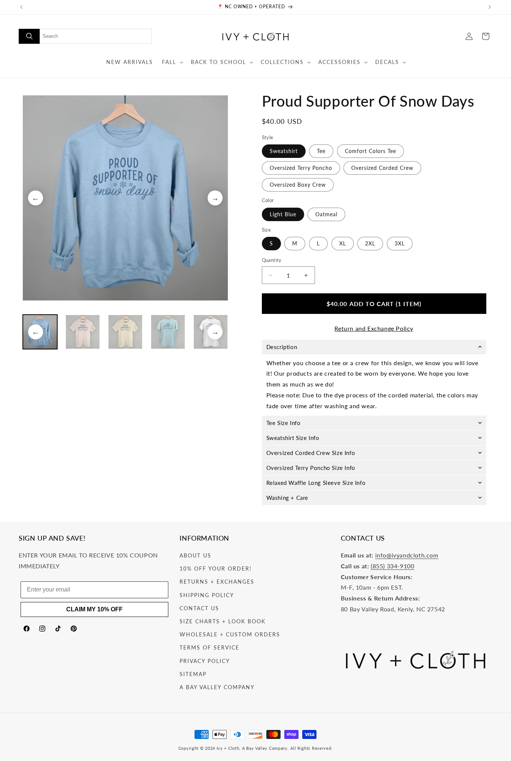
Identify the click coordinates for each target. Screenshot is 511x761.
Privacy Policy (205, 661)
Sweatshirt (284, 151)
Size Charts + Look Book (223, 621)
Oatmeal (326, 214)
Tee (321, 151)
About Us (195, 556)
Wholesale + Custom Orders (230, 635)
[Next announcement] (489, 7)
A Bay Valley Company (217, 687)
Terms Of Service (209, 648)
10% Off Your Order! (216, 569)
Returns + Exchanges (217, 582)
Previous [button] (35, 197)
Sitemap (193, 674)
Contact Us (199, 608)
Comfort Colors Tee (370, 151)
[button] (171, 62)
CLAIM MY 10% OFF (94, 609)
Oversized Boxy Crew (298, 185)
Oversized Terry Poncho (301, 168)
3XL (400, 244)
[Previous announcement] (21, 7)
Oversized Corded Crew (382, 168)
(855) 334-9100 (392, 565)
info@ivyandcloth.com (406, 555)
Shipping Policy (207, 595)
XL (342, 244)
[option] (125, 198)
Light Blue (283, 214)
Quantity (272, 260)
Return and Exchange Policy (373, 328)
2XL (370, 244)
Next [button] (215, 197)
